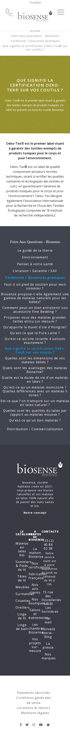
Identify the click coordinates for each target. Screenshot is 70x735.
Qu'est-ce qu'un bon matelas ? (35, 420)
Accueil (35, 31)
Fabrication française (38, 576)
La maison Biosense (36, 553)
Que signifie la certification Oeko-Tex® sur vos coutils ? (35, 47)
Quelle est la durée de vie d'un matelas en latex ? (35, 379)
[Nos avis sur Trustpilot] (48, 725)
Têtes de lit (22, 578)
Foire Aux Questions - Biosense (35, 36)
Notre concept (35, 512)
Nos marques (49, 656)
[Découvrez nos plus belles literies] (33, 725)
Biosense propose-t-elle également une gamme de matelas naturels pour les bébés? (35, 298)
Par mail (48, 620)
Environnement (35, 257)
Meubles (23, 587)
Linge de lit (22, 616)
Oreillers (23, 607)
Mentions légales (35, 713)
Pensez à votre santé (35, 264)
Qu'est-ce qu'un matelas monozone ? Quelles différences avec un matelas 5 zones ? (35, 391)
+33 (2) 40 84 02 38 (48, 545)
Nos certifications (39, 565)
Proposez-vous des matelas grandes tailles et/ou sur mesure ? (35, 319)
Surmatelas (25, 594)
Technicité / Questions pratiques (35, 41)
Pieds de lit (23, 568)
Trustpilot (35, 2)
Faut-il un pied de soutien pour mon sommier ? (35, 286)
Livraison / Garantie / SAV (35, 271)
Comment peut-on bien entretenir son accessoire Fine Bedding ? (35, 310)
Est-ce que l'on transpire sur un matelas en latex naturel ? (35, 403)
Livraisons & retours (33, 708)
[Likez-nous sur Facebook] (21, 725)
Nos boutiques (37, 601)
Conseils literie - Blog (48, 633)
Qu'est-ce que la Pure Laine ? (35, 333)
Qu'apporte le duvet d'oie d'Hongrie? (35, 327)
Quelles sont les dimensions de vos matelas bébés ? (35, 360)
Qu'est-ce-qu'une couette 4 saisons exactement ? (35, 341)
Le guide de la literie (35, 250)
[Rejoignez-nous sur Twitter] (27, 725)
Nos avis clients (35, 589)
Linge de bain (22, 627)
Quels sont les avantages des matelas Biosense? (35, 370)
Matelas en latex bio (22, 549)
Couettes (23, 601)
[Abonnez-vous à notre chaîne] (41, 725)
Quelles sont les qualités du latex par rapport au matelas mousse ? (35, 412)
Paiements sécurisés (33, 693)
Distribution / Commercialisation (35, 429)
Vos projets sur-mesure (35, 645)
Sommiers (24, 562)
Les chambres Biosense (37, 628)
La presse (48, 645)
